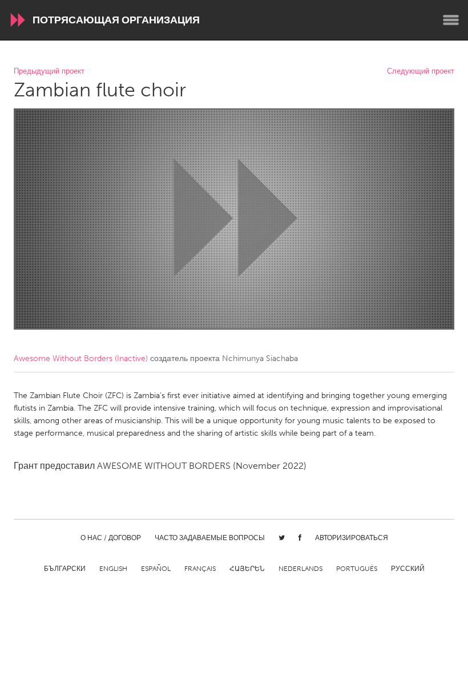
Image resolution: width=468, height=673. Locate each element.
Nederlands (300, 569)
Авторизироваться (351, 538)
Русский (408, 569)
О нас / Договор (110, 538)
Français (200, 569)
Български (65, 569)
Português (356, 569)
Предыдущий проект (49, 71)
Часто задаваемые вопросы (210, 538)
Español (156, 569)
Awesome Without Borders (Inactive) (81, 358)
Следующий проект (420, 71)
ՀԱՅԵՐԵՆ (247, 569)
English (113, 569)
